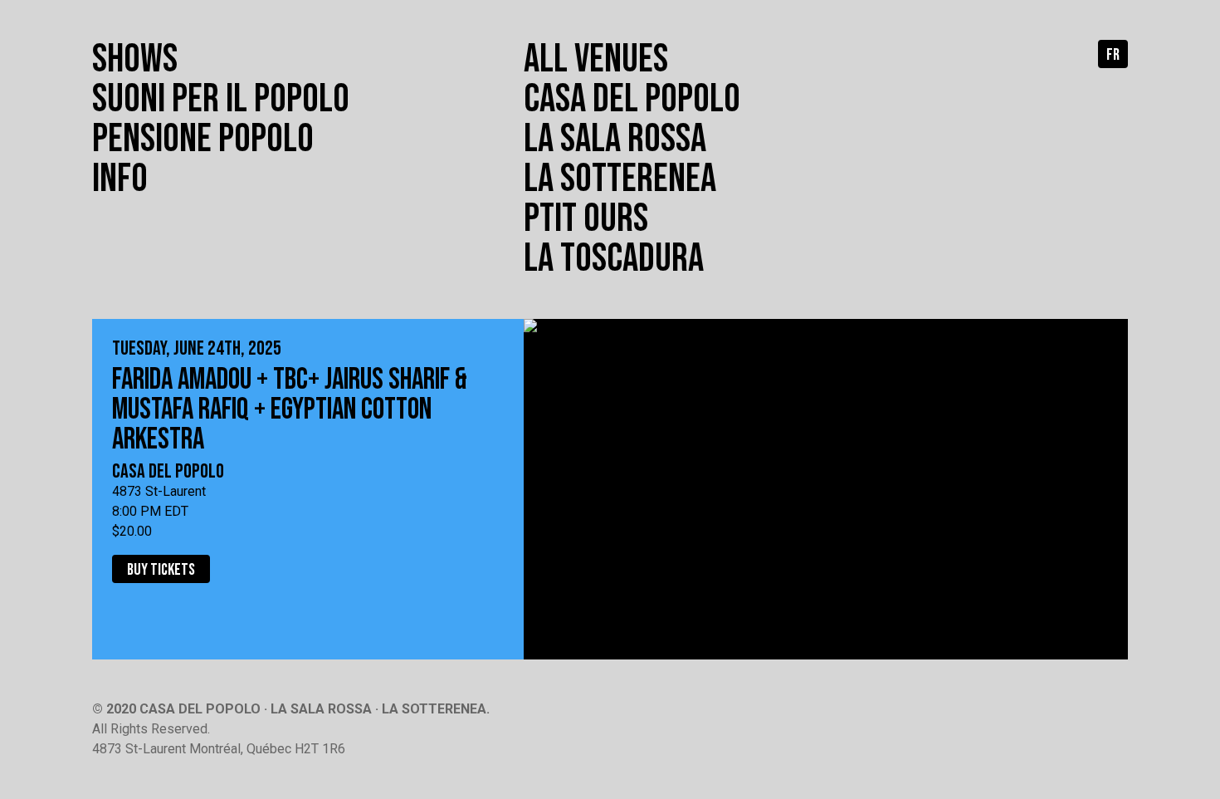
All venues (596, 59)
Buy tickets (161, 570)
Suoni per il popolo (220, 99)
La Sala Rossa (615, 139)
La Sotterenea (620, 179)
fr (1113, 55)
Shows (135, 59)
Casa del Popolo (632, 99)
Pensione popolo (203, 139)
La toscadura (614, 258)
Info (120, 179)
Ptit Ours (586, 219)
